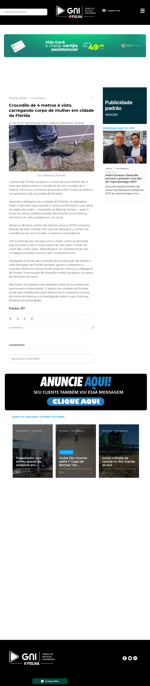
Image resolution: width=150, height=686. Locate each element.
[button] (142, 11)
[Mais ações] (92, 98)
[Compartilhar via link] (24, 318)
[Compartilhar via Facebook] (10, 318)
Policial (121, 172)
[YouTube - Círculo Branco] (130, 658)
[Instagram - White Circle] (135, 658)
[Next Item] (142, 147)
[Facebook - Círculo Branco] (125, 658)
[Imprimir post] (31, 318)
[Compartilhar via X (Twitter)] (17, 318)
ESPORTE (66, 452)
